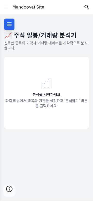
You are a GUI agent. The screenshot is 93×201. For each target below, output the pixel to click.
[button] (6, 7)
